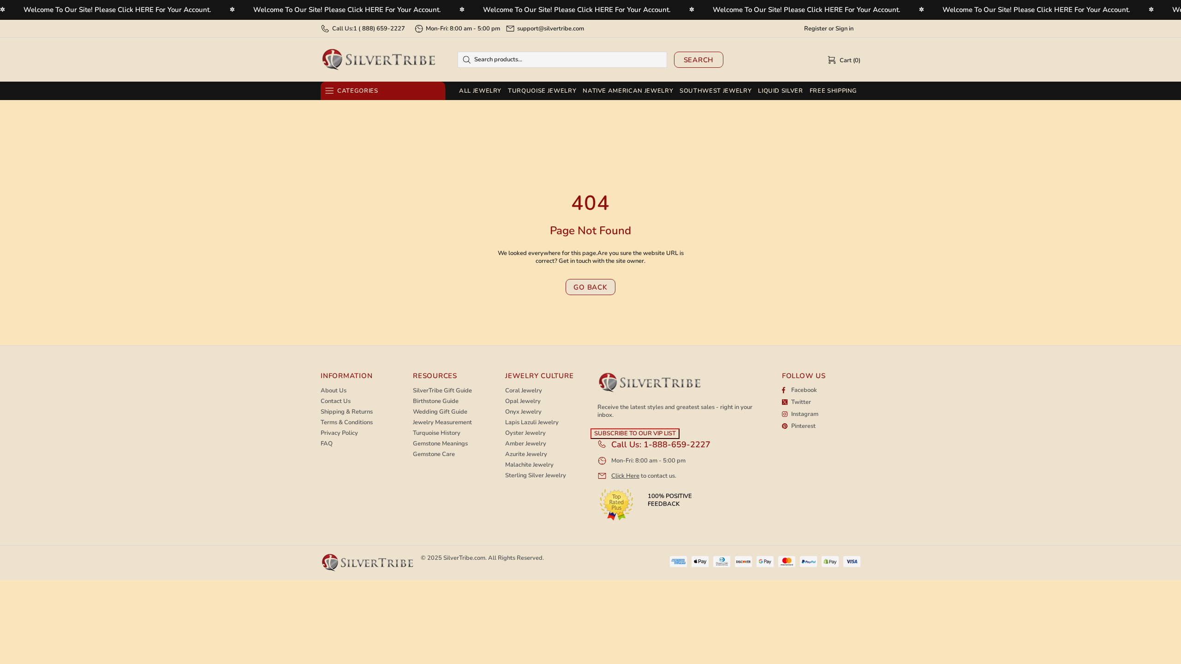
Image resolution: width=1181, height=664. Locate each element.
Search (699, 60)
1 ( (379, 28)
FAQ (327, 444)
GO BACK (590, 287)
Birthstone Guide (436, 401)
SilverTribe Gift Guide (442, 391)
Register (815, 29)
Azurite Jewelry (526, 454)
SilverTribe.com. (465, 558)
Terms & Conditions (347, 423)
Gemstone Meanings (440, 444)
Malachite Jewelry (529, 465)
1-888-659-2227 (677, 444)
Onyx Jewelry (523, 412)
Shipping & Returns (347, 412)
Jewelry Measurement (442, 423)
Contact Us (336, 401)
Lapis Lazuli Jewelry (532, 423)
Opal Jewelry (523, 401)
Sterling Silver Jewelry (535, 476)
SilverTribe (378, 59)
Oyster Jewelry (525, 433)
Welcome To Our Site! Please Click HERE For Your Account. (117, 9)
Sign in (844, 29)
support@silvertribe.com (550, 28)
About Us (333, 391)
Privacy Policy (339, 433)
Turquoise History (436, 433)
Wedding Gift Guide (440, 412)
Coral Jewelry (523, 391)
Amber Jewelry (525, 444)
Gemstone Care (434, 454)
